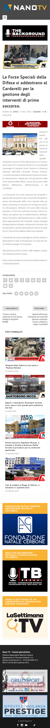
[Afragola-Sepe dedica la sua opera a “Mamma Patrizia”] (25, 349)
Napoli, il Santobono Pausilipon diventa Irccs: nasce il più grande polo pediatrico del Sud (24, 405)
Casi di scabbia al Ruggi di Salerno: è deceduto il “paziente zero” (22, 486)
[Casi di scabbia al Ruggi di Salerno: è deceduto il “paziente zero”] (25, 469)
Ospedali (37, 112)
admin (15, 112)
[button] (25, 33)
